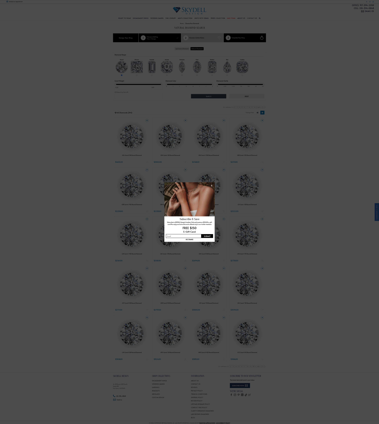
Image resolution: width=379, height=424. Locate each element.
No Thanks (189, 239)
